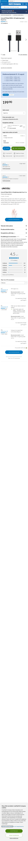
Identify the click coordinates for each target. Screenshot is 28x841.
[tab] (4, 1)
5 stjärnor (5, 263)
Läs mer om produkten (6, 67)
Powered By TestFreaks (20, 347)
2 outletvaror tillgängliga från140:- (10, 119)
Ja (21, 300)
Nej (24, 300)
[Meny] (1, 4)
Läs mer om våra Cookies (7, 826)
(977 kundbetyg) (4, 23)
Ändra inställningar (14, 838)
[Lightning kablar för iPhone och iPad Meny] (12, 15)
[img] (26, 40)
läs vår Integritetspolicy (18, 826)
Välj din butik (6, 142)
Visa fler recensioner (14, 352)
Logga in (12, 94)
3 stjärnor (5, 267)
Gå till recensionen (6, 168)
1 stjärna (4, 272)
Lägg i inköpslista (23, 54)
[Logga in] (23, 4)
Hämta (7, 148)
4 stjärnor (5, 265)
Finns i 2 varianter (12, 128)
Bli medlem (5, 94)
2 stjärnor (5, 269)
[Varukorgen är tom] (26, 4)
